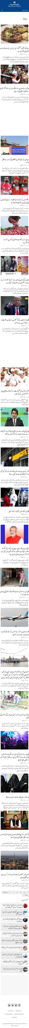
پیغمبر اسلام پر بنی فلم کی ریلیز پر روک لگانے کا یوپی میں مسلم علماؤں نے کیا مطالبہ (15, 392)
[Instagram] (12, 1005)
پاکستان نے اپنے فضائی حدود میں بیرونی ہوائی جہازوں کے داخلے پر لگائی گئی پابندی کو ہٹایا (15, 835)
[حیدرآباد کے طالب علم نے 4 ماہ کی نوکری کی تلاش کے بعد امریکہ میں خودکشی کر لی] (25, 934)
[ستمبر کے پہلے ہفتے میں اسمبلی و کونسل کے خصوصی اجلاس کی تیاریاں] (25, 955)
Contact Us (11, 1011)
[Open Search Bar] (2, 10)
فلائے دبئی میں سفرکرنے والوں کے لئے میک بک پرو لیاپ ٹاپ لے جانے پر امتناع (15, 632)
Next (26, 895)
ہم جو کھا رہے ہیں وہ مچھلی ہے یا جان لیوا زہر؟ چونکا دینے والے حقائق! (12, 941)
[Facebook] (19, 1005)
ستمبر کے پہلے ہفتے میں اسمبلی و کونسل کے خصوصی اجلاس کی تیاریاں (12, 955)
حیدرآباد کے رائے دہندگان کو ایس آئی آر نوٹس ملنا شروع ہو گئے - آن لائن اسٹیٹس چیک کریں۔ (13, 905)
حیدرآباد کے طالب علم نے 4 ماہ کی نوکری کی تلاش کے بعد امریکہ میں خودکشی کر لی (13, 934)
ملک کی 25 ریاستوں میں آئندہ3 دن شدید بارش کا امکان (13, 969)
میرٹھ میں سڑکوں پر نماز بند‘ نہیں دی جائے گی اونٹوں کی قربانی (14, 715)
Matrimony (18, 1011)
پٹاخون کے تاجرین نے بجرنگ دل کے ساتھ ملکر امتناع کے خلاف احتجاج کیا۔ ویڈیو (14, 89)
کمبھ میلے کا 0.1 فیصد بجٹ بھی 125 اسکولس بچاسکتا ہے (12, 948)
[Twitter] (15, 1005)
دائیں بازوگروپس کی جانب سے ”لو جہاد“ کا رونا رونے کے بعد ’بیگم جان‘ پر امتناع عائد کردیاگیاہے (15, 280)
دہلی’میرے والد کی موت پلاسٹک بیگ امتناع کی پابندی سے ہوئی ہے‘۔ (14, 592)
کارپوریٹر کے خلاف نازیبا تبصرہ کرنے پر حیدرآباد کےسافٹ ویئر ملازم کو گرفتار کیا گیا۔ (13, 927)
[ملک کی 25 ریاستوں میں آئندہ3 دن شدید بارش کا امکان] (25, 969)
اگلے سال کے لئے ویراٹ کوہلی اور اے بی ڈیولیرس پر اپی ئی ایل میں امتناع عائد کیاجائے (14, 200)
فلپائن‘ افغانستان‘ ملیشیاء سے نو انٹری (19, 511)
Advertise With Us (19, 1014)
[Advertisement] (14, 119)
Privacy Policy (9, 1014)
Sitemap (14, 1017)
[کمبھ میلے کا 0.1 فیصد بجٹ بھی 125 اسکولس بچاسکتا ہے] (25, 948)
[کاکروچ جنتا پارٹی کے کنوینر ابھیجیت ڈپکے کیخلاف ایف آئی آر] (25, 962)
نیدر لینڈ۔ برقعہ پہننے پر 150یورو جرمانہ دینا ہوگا (17, 797)
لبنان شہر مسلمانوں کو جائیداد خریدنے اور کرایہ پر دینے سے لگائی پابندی (15, 875)
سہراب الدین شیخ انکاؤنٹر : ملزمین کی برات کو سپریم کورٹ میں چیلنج (12, 912)
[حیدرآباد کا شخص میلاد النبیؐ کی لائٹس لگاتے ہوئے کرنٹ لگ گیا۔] (25, 919)
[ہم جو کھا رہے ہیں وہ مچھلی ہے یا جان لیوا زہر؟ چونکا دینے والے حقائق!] (25, 941)
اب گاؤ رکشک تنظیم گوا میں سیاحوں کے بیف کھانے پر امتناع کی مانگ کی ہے (14, 49)
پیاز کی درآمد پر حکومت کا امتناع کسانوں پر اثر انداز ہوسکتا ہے (16, 240)
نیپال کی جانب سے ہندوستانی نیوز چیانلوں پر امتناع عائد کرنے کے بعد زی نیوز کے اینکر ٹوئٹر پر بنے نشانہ (14, 432)
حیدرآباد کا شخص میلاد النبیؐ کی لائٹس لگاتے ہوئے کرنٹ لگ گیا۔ (13, 920)
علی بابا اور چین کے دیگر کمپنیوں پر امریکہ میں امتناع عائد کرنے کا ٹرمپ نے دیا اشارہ (15, 320)
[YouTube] (9, 1005)
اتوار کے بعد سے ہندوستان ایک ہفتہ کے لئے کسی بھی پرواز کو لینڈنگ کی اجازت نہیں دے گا (14, 472)
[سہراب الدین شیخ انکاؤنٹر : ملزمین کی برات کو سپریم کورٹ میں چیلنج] (25, 912)
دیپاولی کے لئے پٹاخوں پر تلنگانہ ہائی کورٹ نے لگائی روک (15, 160)
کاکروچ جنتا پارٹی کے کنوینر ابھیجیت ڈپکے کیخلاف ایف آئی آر (13, 962)
